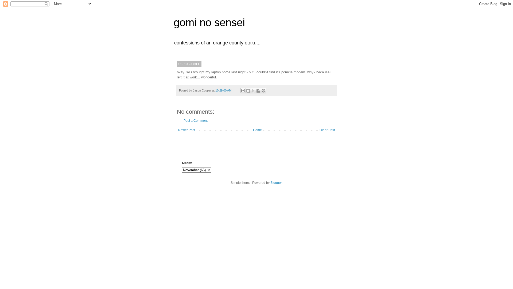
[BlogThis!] (248, 90)
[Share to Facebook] (258, 90)
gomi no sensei (209, 22)
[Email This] (243, 90)
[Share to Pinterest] (263, 90)
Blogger (276, 183)
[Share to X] (253, 90)
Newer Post (186, 130)
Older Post (327, 130)
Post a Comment (196, 121)
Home (257, 130)
